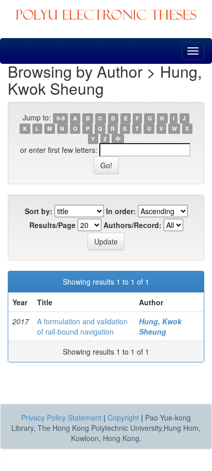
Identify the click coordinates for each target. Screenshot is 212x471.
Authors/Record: (132, 225)
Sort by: (38, 211)
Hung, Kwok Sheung (160, 326)
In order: (121, 211)
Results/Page (52, 225)
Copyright (123, 417)
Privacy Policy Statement (61, 417)
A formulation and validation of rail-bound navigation (82, 326)
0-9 (61, 118)
